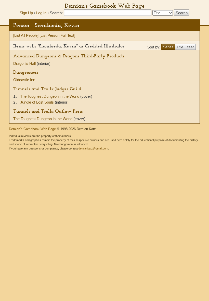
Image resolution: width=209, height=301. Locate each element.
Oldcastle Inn (24, 80)
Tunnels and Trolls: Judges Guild (47, 89)
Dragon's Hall (25, 63)
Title (180, 47)
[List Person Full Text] (57, 35)
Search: (56, 13)
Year (190, 47)
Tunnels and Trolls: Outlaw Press (48, 111)
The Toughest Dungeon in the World (50, 96)
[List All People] (25, 35)
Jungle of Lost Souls (37, 102)
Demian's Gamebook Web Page (105, 5)
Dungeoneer (25, 72)
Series (168, 47)
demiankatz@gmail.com (93, 148)
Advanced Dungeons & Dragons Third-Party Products (68, 56)
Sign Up (26, 13)
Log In (41, 13)
